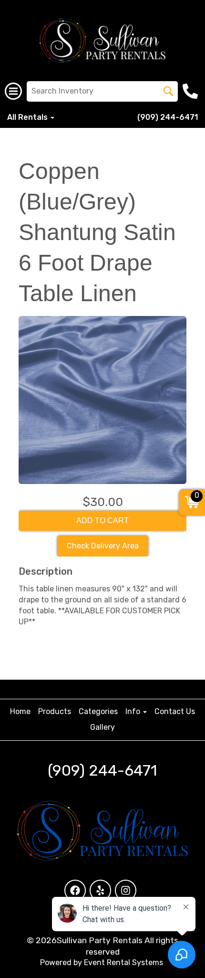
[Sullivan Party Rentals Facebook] (75, 890)
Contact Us (174, 711)
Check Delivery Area (103, 545)
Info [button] (133, 711)
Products (54, 711)
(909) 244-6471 (167, 117)
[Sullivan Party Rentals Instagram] (125, 890)
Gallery (102, 727)
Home (20, 711)
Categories (98, 711)
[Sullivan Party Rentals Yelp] (100, 890)
